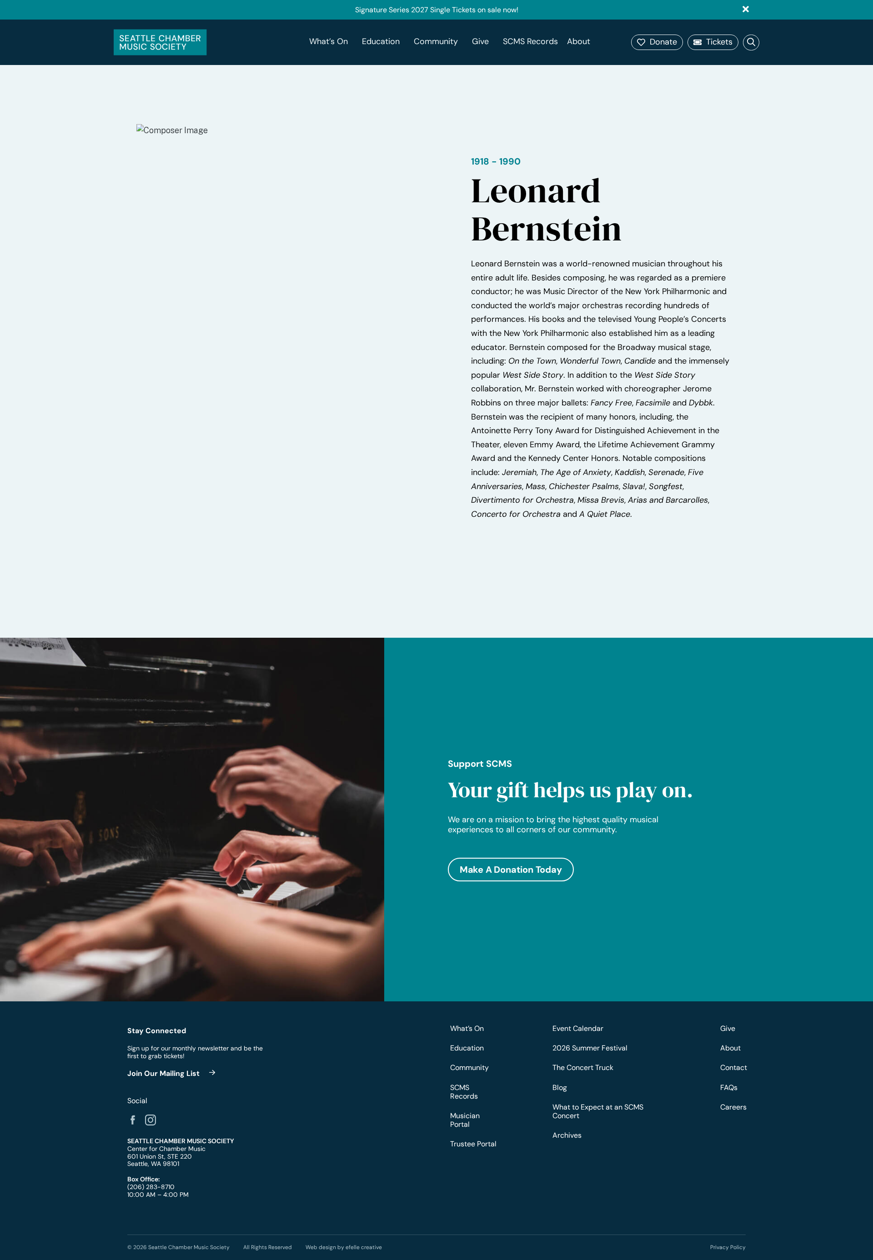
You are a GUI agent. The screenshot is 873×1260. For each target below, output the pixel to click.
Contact (733, 1067)
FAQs (729, 1087)
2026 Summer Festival (589, 1048)
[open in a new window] (172, 1073)
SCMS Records (530, 42)
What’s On (328, 42)
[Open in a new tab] (132, 1120)
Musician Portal (465, 1120)
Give (480, 42)
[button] (657, 42)
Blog (559, 1087)
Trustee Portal (473, 1144)
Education (381, 42)
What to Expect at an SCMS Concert (597, 1111)
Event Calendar (577, 1028)
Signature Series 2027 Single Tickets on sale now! (436, 10)
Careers (733, 1107)
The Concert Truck (582, 1067)
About (578, 42)
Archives (567, 1135)
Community (436, 42)
